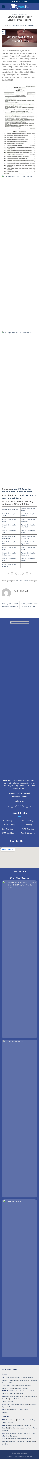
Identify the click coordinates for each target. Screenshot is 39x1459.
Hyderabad (13, 1380)
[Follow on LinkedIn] (25, 806)
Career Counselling (19, 796)
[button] (3, 7)
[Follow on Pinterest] (21, 806)
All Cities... (11, 1383)
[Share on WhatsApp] (10, 573)
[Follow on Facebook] (10, 806)
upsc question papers (19, 583)
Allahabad (19, 1399)
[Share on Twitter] (17, 573)
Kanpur (4, 1383)
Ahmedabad (33, 1380)
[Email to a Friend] (21, 573)
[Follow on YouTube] (29, 806)
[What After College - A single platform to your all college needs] (19, 7)
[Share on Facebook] (14, 573)
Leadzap (24, 1453)
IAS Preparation (21, 14)
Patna (35, 1428)
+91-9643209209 (17, 1042)
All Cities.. (10, 1401)
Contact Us (14, 793)
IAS (13, 14)
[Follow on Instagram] (14, 806)
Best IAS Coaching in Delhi (10, 509)
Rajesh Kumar (29, 25)
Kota (8, 1385)
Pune (33, 1433)
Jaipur (26, 1380)
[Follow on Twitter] (17, 806)
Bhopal (20, 1380)
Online (7, 1377)
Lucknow (29, 1428)
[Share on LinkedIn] (29, 573)
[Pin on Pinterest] (25, 573)
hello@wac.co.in (17, 1201)
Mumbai (17, 1377)
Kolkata (30, 1377)
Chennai (24, 1377)
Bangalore (5, 1380)
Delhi (12, 1377)
